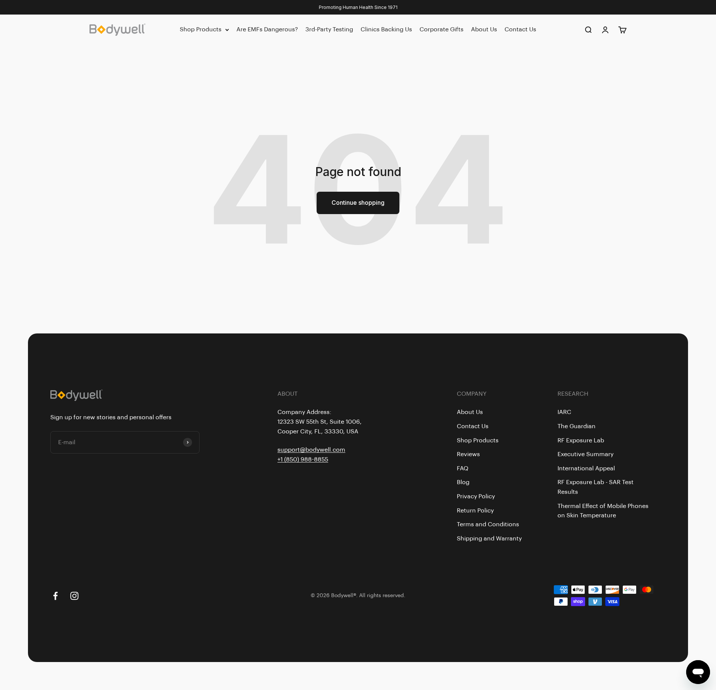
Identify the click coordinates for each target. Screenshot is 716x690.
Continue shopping (358, 202)
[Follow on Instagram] (74, 596)
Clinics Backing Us (386, 29)
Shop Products (201, 29)
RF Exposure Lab (581, 440)
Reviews (468, 454)
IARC (564, 412)
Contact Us (520, 29)
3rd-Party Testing (329, 29)
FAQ (462, 468)
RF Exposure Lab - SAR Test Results (596, 487)
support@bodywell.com (311, 450)
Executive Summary (585, 454)
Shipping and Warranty (489, 539)
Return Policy (475, 511)
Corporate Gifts (442, 29)
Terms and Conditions (488, 524)
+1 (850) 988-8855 (302, 459)
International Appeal (586, 468)
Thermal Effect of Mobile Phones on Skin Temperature (603, 511)
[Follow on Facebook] (55, 596)
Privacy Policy (476, 496)
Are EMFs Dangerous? (267, 29)
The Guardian (577, 426)
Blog (463, 482)
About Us (484, 29)
